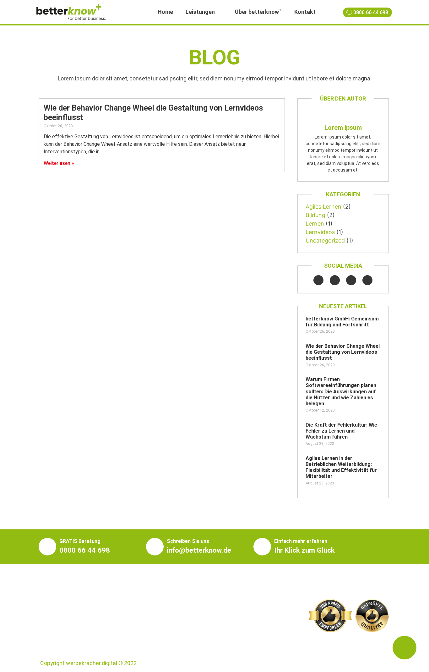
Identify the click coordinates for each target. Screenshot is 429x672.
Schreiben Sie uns (188, 541)
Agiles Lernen (323, 206)
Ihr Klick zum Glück (304, 550)
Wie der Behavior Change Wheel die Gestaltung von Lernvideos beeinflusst (343, 352)
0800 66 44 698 (84, 550)
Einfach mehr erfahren (300, 541)
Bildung (315, 215)
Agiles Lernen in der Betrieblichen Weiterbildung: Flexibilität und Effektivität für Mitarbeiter (341, 467)
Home (165, 11)
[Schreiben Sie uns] (155, 546)
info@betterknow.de (199, 550)
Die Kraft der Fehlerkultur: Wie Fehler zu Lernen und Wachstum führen (341, 431)
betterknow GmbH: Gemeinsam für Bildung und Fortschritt (342, 322)
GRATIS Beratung (79, 541)
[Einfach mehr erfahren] (262, 546)
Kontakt (305, 11)
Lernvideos (320, 232)
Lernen (315, 223)
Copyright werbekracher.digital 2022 (88, 663)
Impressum (337, 663)
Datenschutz (372, 663)
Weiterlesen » (59, 163)
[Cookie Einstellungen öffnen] (13, 663)
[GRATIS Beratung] (47, 546)
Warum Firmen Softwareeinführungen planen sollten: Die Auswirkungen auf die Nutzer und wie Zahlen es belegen (341, 391)
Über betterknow (258, 11)
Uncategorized (325, 240)
